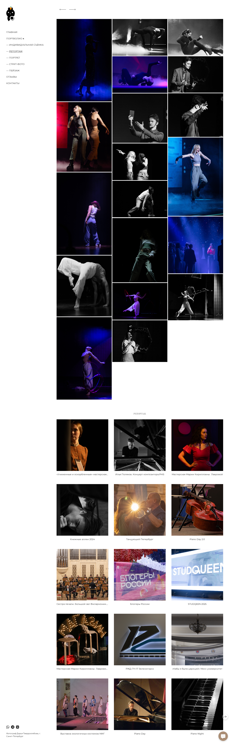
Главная (11, 32)
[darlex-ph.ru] (10, 13)
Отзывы (11, 76)
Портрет (14, 57)
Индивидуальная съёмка (26, 44)
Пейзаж (14, 70)
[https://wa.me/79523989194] (7, 727)
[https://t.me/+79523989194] (12, 727)
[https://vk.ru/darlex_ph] (17, 727)
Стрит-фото (17, 64)
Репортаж (15, 51)
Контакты (12, 83)
